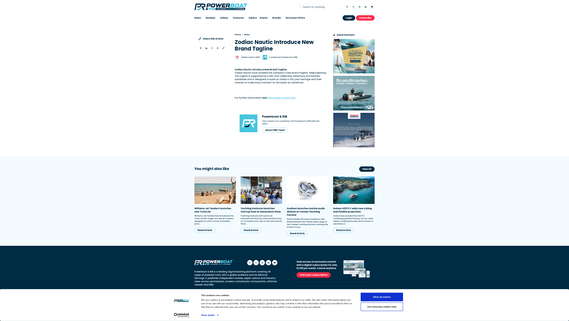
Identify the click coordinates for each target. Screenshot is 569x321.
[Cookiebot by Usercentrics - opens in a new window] (182, 315)
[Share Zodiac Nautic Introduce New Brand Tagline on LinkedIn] (206, 48)
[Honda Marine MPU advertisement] (354, 130)
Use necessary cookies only (382, 306)
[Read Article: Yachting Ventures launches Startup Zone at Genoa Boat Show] (261, 190)
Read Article (205, 230)
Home (238, 34)
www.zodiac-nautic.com (281, 97)
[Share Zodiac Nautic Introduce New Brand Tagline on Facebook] (200, 48)
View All (366, 169)
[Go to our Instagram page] (359, 6)
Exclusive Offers (295, 17)
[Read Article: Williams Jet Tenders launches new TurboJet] (215, 190)
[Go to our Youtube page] (372, 6)
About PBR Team (275, 130)
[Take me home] (220, 7)
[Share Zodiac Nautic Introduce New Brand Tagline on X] (212, 48)
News (247, 34)
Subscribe (365, 17)
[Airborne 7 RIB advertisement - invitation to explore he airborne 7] (354, 93)
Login (349, 17)
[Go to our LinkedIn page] (365, 6)
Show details (208, 315)
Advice (253, 17)
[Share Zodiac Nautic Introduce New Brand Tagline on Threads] (217, 48)
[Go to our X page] (353, 6)
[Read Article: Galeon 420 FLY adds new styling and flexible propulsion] (354, 190)
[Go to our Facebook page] (347, 6)
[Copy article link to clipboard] (223, 48)
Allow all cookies (382, 297)
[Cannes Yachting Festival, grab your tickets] (354, 56)
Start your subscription (313, 274)
